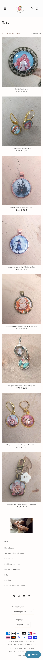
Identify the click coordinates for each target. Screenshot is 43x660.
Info (6, 575)
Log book (8, 580)
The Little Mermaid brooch (21, 89)
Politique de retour (12, 564)
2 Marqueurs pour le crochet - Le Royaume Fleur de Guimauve (21, 445)
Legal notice (22, 655)
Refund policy (19, 644)
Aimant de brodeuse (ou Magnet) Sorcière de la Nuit (21, 267)
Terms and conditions (14, 553)
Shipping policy (29, 648)
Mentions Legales (12, 569)
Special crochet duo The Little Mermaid (22, 148)
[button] (4, 8)
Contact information (16, 652)
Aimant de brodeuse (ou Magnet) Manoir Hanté (21, 208)
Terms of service (16, 648)
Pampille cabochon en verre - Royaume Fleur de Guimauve (21, 504)
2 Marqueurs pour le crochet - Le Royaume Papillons (21, 386)
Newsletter (9, 548)
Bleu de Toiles (20, 641)
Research (8, 559)
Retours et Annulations (14, 586)
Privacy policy (31, 644)
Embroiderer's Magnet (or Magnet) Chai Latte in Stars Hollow (21, 326)
